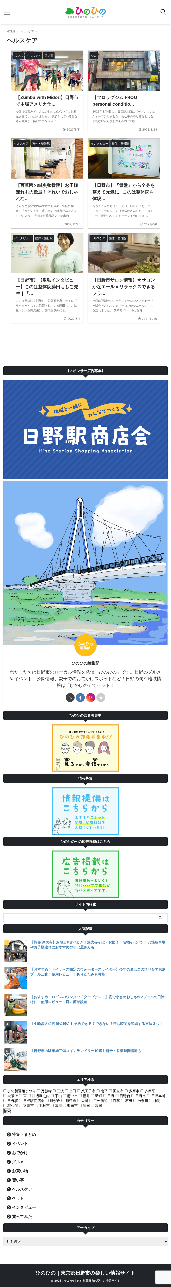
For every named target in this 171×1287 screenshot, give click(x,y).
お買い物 (20, 1170)
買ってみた (22, 1216)
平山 (58, 1096)
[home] (100, 697)
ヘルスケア (22, 1189)
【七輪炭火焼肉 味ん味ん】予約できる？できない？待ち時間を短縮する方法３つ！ (96, 1023)
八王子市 (88, 1091)
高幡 (98, 1105)
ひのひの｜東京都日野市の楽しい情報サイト (85, 1273)
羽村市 (44, 1105)
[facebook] (80, 697)
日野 (110, 1096)
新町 (98, 1096)
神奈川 (142, 1100)
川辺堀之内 (40, 1096)
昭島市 (70, 1100)
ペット (18, 1198)
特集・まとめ (24, 1134)
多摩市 (133, 1091)
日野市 (140, 1096)
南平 (104, 1091)
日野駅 (12, 1100)
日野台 (124, 1096)
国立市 (118, 1091)
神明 (156, 1100)
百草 (116, 1100)
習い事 (18, 1180)
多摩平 (149, 1091)
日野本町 (157, 1096)
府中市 (72, 1096)
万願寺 (46, 1091)
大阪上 (12, 1096)
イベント (20, 1143)
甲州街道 (100, 1100)
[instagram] (90, 697)
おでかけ (20, 1152)
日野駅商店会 (33, 1100)
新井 (86, 1096)
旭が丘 (54, 1100)
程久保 (12, 1105)
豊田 (86, 1105)
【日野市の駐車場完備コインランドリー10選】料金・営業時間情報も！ (87, 1050)
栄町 (84, 1100)
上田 (72, 1091)
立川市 (28, 1105)
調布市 (72, 1105)
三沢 (60, 1091)
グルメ (18, 1161)
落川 (58, 1105)
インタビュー (24, 1207)
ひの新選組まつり (21, 1091)
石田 (128, 1100)
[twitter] (70, 697)
